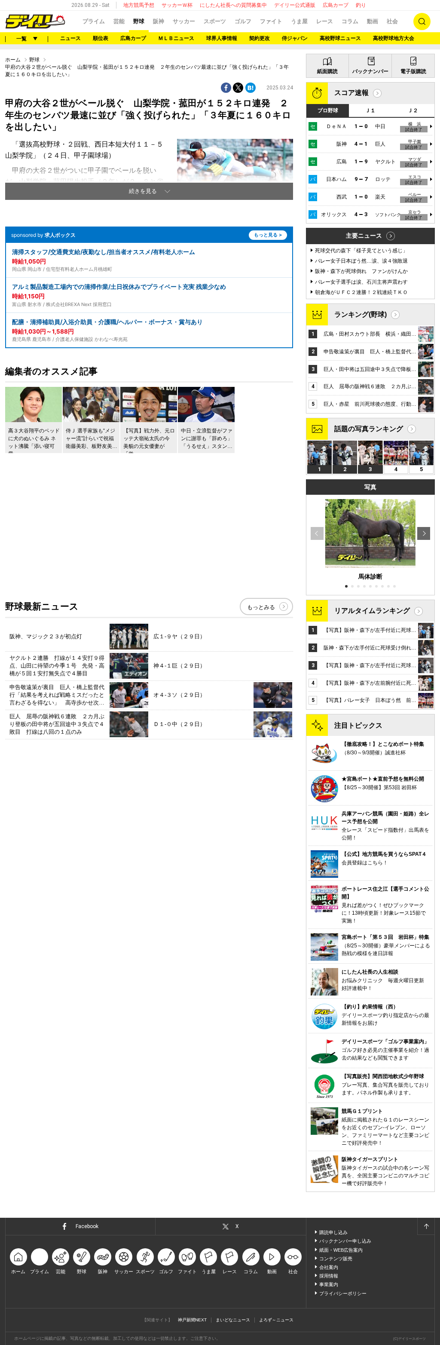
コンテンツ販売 (335, 1258)
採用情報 (328, 1275)
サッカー (184, 21)
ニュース (70, 38)
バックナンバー (370, 71)
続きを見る (143, 191)
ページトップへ (425, 1226)
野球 (138, 21)
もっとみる (261, 607)
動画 (372, 21)
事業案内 (328, 1284)
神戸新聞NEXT (192, 1319)
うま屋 (299, 21)
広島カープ (335, 5)
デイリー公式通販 (294, 5)
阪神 (158, 21)
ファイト (271, 21)
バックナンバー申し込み (345, 1241)
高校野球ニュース (340, 38)
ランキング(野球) (360, 314)
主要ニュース (364, 235)
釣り (361, 5)
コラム (350, 21)
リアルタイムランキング (372, 610)
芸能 (119, 21)
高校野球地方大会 (393, 38)
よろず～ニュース (276, 1319)
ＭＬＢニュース (176, 38)
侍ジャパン (295, 38)
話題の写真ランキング (368, 428)
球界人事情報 (221, 38)
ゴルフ (243, 21)
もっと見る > (268, 235)
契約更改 (259, 38)
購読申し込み (333, 1232)
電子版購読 (413, 71)
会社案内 (328, 1267)
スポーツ (215, 21)
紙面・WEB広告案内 (341, 1250)
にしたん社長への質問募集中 (233, 5)
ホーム (13, 60)
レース (324, 21)
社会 (392, 21)
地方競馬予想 (138, 5)
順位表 (100, 38)
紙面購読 (327, 71)
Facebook (87, 1226)
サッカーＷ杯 (177, 5)
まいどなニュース (233, 1319)
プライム (93, 21)
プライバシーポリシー (343, 1293)
